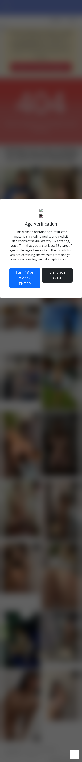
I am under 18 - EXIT (57, 275)
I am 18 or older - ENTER (25, 278)
